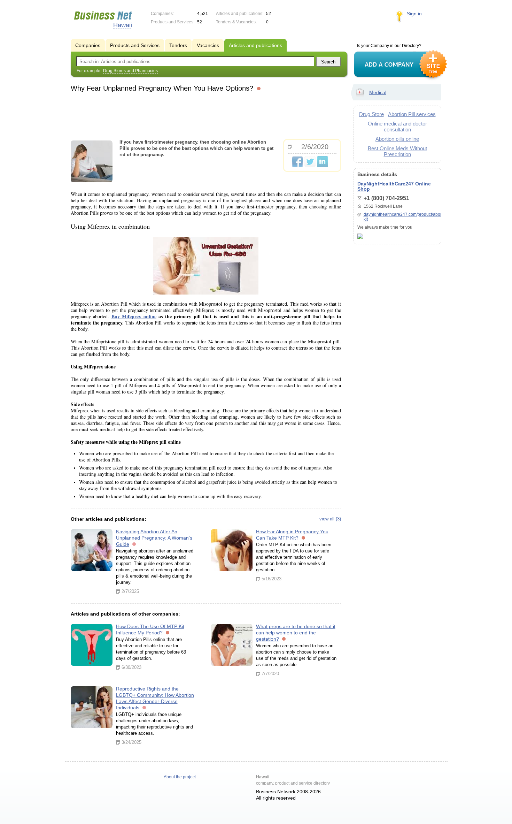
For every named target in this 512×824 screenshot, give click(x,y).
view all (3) (330, 518)
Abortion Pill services (412, 114)
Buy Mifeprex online (133, 316)
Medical (377, 92)
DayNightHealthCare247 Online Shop (394, 186)
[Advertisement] (206, 114)
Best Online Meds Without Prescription (397, 151)
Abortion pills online (397, 139)
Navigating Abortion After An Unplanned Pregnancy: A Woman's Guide (154, 538)
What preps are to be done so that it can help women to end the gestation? (295, 633)
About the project (180, 777)
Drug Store (371, 114)
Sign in (414, 13)
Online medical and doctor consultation (397, 126)
